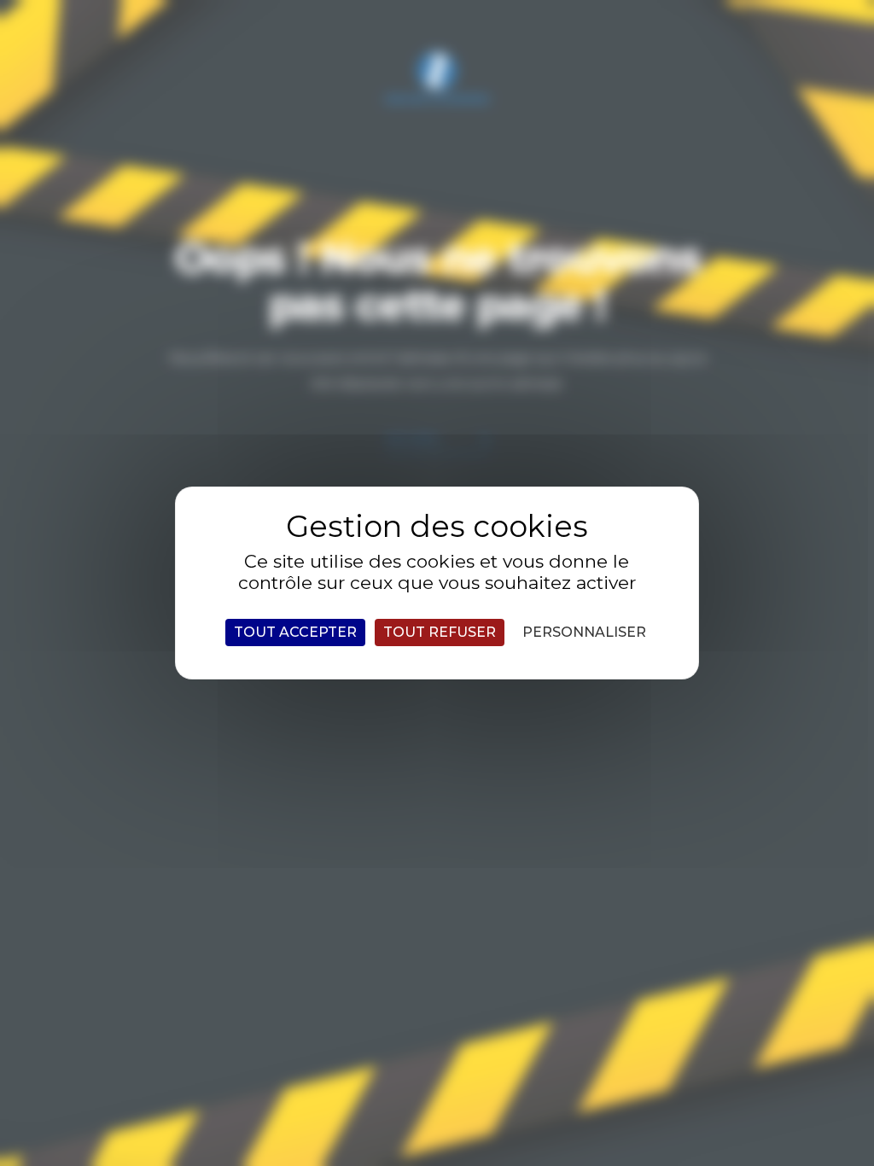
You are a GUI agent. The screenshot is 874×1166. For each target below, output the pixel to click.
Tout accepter (295, 632)
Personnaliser (584, 632)
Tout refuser (439, 632)
